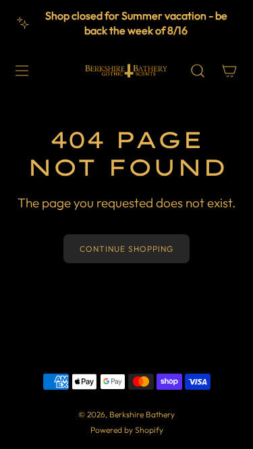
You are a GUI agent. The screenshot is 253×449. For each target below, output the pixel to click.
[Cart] (229, 71)
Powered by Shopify (126, 430)
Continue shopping (126, 249)
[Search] (197, 71)
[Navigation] (21, 71)
